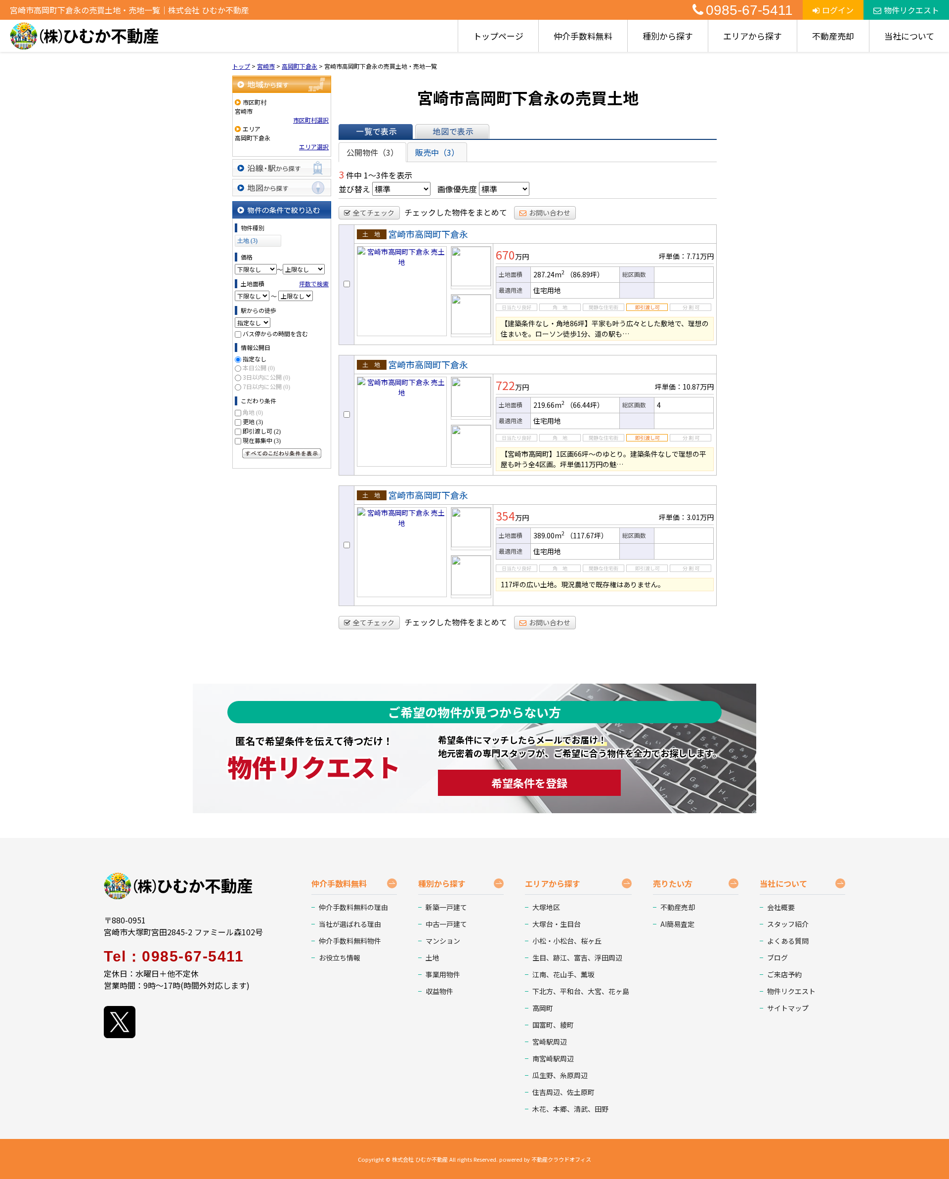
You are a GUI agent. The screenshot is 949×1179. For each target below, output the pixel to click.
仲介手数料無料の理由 (353, 907)
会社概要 (781, 907)
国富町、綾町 (553, 1025)
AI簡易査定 (677, 924)
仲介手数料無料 (583, 36)
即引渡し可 (262, 431)
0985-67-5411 (749, 10)
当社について (909, 36)
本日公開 (259, 367)
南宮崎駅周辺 (553, 1058)
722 (505, 385)
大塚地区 (546, 907)
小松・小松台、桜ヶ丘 (567, 941)
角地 (253, 412)
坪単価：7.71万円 (686, 256)
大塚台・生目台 (556, 924)
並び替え (354, 189)
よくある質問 (788, 941)
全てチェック (373, 213)
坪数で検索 (314, 283)
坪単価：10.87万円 (684, 387)
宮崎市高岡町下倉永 (428, 233)
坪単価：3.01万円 (686, 517)
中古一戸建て (446, 924)
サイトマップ (788, 1008)
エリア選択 (314, 146)
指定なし (254, 358)
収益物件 (439, 991)
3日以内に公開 (266, 377)
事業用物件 (443, 974)
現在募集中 (262, 440)
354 (505, 515)
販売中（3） (437, 152)
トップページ (498, 36)
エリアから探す (752, 36)
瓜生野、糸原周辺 (560, 1075)
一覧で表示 (376, 131)
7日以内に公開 (266, 386)
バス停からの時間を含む (275, 333)
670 (505, 254)
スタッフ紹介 (788, 924)
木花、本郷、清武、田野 (570, 1109)
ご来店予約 (784, 974)
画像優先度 (457, 189)
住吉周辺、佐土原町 (563, 1092)
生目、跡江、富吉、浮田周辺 (577, 957)
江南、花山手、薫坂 (563, 974)
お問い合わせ (549, 213)
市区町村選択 (311, 120)
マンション (443, 941)
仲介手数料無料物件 (350, 941)
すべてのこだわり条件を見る (281, 453)
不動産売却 (833, 36)
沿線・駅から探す (281, 167)
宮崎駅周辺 (549, 1042)
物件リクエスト (911, 10)
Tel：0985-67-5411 (174, 956)
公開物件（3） (372, 152)
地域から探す (281, 84)
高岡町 (542, 1008)
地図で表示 (452, 131)
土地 (432, 957)
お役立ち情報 (339, 957)
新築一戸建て (446, 907)
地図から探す (281, 187)
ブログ (777, 957)
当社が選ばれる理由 (350, 924)
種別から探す (668, 36)
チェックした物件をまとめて (455, 212)
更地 (253, 421)
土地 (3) (247, 240)
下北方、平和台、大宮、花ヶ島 (580, 991)
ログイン (838, 10)
